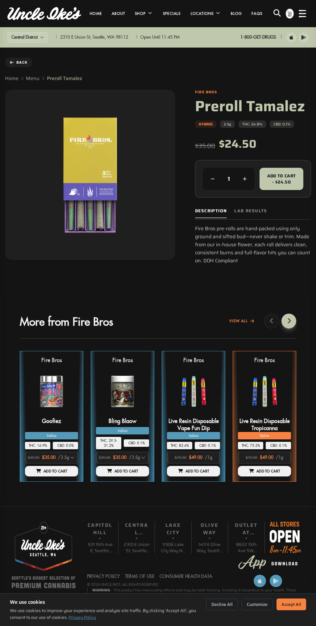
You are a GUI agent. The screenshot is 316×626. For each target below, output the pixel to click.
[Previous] (271, 321)
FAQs (257, 13)
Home (96, 13)
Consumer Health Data (186, 576)
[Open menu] (302, 13)
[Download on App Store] (291, 37)
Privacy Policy (82, 617)
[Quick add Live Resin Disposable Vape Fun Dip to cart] (210, 413)
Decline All (222, 604)
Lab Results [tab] (250, 211)
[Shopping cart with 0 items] (290, 14)
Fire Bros (51, 360)
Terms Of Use (140, 576)
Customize (257, 604)
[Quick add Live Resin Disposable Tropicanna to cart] (281, 413)
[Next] (288, 321)
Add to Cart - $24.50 (281, 178)
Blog (236, 13)
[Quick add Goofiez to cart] (68, 413)
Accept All (291, 604)
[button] (51, 416)
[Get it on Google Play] (304, 37)
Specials (172, 13)
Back (21, 62)
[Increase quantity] (245, 179)
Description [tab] (211, 211)
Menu (33, 78)
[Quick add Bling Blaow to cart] (139, 413)
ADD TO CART (55, 471)
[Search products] (277, 13)
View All (238, 321)
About (118, 13)
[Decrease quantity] (213, 179)
